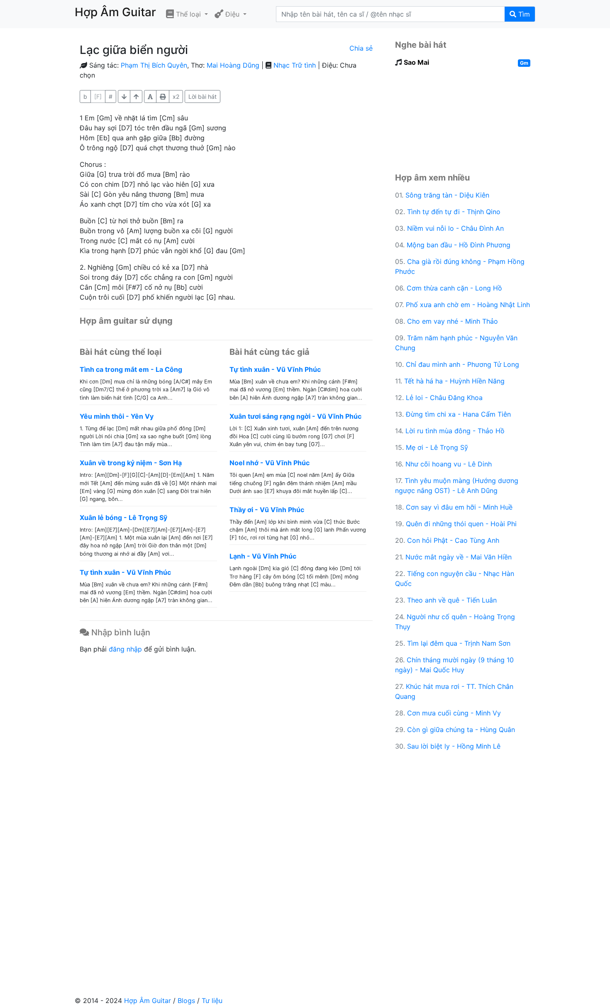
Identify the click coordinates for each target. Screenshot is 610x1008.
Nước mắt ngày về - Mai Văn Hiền (458, 557)
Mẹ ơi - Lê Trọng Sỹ (437, 447)
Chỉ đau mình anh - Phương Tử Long (462, 364)
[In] (162, 96)
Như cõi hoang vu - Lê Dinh (448, 464)
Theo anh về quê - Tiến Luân (452, 600)
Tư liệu (212, 1000)
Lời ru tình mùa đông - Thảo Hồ (455, 431)
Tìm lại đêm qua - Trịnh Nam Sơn (458, 643)
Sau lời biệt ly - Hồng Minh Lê (453, 746)
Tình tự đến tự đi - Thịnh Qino (453, 211)
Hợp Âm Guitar (147, 1000)
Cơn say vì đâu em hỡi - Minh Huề (459, 507)
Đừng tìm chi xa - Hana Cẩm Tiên (458, 414)
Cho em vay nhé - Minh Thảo (452, 321)
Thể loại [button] (188, 14)
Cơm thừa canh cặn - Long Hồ (454, 288)
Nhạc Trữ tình (294, 65)
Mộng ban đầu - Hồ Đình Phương (458, 245)
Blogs (186, 1000)
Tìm (523, 14)
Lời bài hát (202, 96)
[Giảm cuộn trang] (136, 96)
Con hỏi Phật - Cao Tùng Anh (453, 540)
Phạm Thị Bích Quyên (154, 65)
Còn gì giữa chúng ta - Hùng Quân (461, 729)
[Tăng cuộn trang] (124, 96)
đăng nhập (125, 649)
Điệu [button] (232, 14)
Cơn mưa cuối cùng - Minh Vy (454, 713)
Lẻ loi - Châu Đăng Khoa (444, 397)
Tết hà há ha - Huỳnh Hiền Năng (454, 381)
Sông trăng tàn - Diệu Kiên (447, 195)
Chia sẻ (361, 48)
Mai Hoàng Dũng (233, 65)
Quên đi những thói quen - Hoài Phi (461, 524)
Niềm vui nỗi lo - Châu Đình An (455, 228)
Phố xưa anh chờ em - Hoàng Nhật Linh (468, 304)
